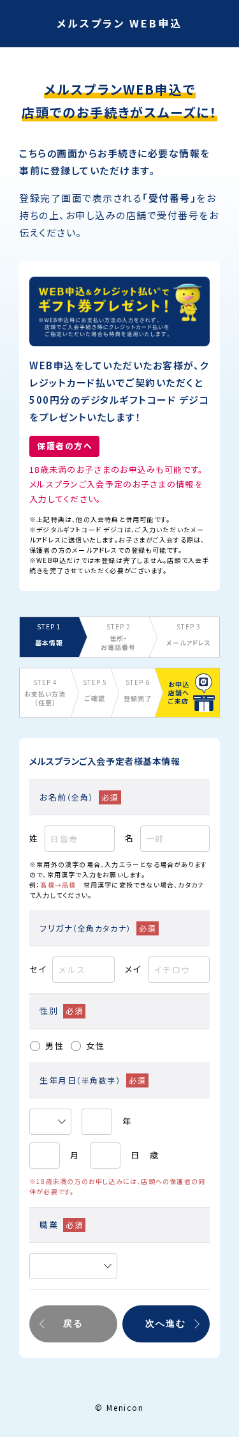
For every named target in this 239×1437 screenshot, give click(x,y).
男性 (54, 1046)
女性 (95, 1046)
